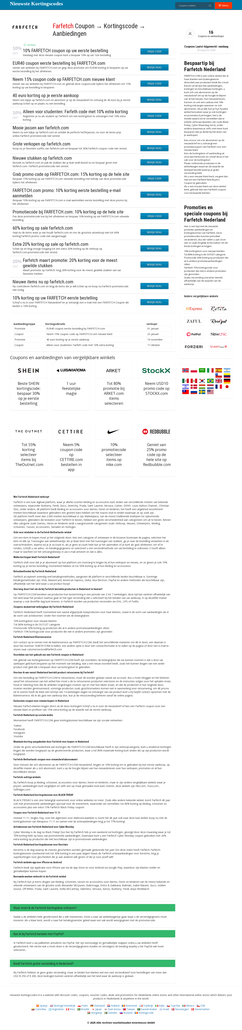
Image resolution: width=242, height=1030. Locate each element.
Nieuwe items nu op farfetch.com (43, 281)
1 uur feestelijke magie (71, 388)
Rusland (127, 1012)
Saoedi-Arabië (148, 1009)
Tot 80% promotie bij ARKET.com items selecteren (114, 393)
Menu (224, 5)
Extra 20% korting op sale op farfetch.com (50, 244)
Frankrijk (147, 1005)
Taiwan (130, 1009)
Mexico (189, 1005)
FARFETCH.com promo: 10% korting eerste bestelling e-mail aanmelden (67, 193)
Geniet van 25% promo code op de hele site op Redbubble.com (157, 454)
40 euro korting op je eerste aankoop (46, 95)
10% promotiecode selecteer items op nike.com (114, 454)
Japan (98, 1009)
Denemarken (202, 1009)
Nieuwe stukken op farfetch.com (42, 158)
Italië (161, 1005)
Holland (114, 1005)
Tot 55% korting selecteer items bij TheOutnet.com (29, 454)
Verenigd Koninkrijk (64, 1005)
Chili (202, 1005)
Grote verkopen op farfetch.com (41, 144)
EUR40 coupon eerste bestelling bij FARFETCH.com (59, 63)
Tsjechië (175, 1005)
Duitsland (99, 1005)
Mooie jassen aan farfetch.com (41, 127)
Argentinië (57, 1009)
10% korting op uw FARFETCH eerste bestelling (55, 298)
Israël (165, 1009)
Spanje (43, 1005)
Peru (72, 1009)
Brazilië (84, 1009)
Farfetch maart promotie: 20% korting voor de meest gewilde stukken (70, 263)
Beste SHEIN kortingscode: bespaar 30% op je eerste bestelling (29, 393)
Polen (84, 1005)
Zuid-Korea (113, 1009)
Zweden (112, 1012)
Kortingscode (146, 1012)
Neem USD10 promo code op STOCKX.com (156, 388)
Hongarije (96, 1012)
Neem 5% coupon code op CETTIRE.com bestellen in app (71, 457)
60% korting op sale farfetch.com (43, 228)
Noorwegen (181, 1009)
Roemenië (131, 1005)
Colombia (40, 1009)
